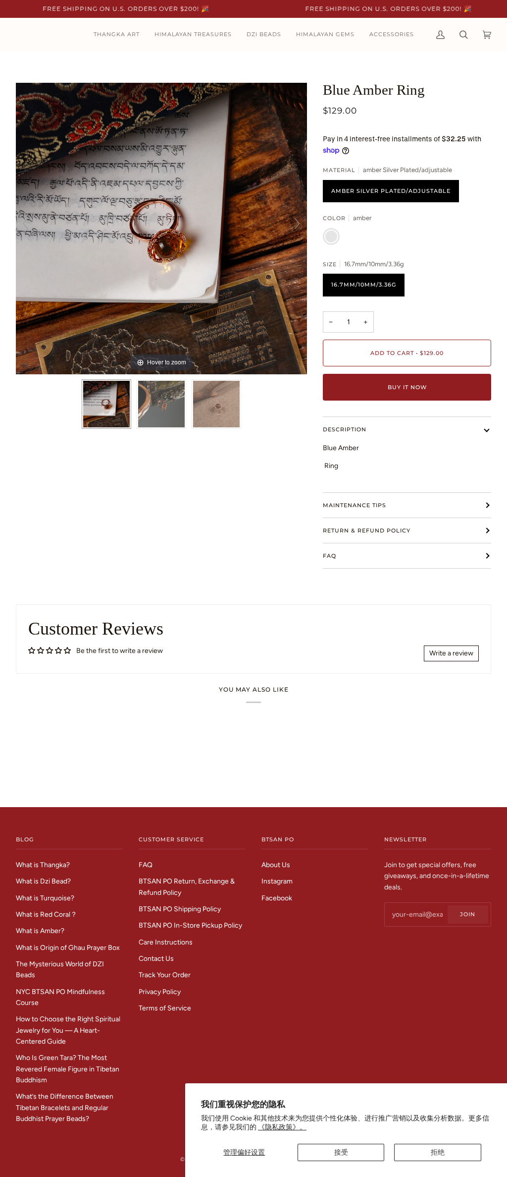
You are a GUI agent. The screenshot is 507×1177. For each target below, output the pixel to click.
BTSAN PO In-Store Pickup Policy (190, 925)
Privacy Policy (160, 992)
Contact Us (156, 958)
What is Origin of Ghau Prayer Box (68, 947)
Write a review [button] (451, 653)
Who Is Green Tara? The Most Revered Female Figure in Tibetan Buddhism (67, 1069)
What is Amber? (40, 931)
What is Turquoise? (45, 898)
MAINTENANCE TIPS (354, 505)
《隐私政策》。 (282, 1127)
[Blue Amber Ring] (106, 404)
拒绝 (438, 1152)
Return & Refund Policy (366, 530)
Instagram (277, 881)
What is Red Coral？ (46, 914)
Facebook (276, 898)
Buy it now (407, 387)
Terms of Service (165, 1008)
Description (344, 429)
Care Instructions (166, 942)
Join (467, 914)
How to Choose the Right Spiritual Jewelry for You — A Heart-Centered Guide (68, 1030)
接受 (341, 1152)
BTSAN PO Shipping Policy (180, 909)
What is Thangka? (43, 865)
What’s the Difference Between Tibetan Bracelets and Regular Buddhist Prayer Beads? (64, 1107)
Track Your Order (165, 975)
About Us (275, 865)
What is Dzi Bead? (43, 881)
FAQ (329, 555)
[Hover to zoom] (161, 228)
